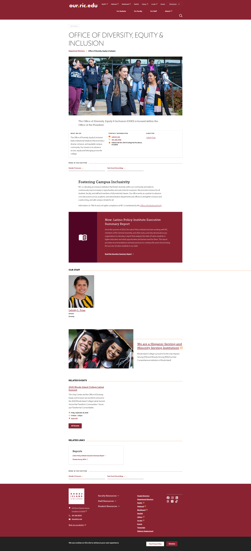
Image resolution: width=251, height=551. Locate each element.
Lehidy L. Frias (77, 310)
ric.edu (153, 4)
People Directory (143, 496)
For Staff (153, 11)
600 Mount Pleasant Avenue (81, 508)
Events (163, 4)
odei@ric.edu (116, 137)
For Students (121, 11)
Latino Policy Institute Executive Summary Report (88, 456)
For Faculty (138, 11)
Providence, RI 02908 (78, 511)
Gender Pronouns (75, 168)
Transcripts (141, 527)
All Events (75, 425)
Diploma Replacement (145, 531)
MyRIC (104, 4)
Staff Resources (106, 501)
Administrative (74, 26)
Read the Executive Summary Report (118, 254)
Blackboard (125, 4)
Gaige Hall (74, 418)
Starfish (136, 4)
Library (144, 4)
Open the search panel (180, 15)
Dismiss (172, 543)
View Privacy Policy (155, 544)
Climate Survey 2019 (79, 459)
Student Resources (107, 506)
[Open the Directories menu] (174, 4)
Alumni (167, 11)
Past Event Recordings (115, 168)
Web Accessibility (76, 525)
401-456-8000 (77, 515)
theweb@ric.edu (77, 519)
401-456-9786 (116, 140)
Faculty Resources (107, 496)
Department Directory (77, 51)
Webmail (114, 4)
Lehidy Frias (151, 137)
